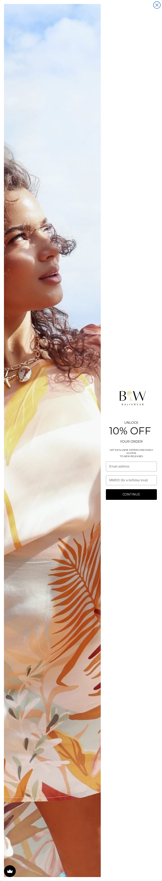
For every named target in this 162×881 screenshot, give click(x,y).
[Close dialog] (157, 5)
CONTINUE (131, 494)
